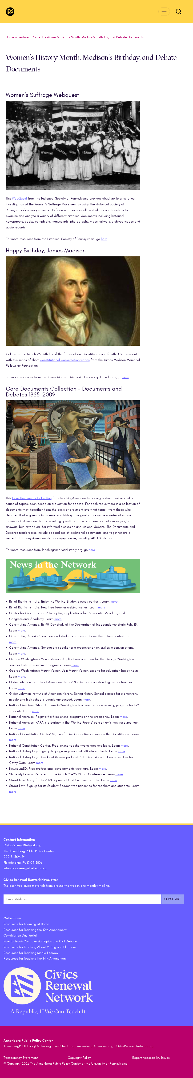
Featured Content (30, 37)
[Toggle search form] (178, 11)
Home (10, 37)
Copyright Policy (79, 1058)
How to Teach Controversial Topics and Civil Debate (40, 941)
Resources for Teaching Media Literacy (31, 953)
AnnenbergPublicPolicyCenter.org (27, 1046)
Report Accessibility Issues (151, 1058)
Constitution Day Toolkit (20, 935)
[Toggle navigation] (164, 11)
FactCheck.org (63, 1046)
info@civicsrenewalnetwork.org (25, 868)
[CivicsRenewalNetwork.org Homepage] (10, 11)
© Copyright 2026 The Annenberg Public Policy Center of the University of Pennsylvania (66, 1064)
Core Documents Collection (32, 498)
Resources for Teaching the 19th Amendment (35, 930)
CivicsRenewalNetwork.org (134, 1046)
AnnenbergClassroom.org (95, 1046)
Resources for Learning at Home (26, 924)
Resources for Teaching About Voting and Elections (40, 947)
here (104, 239)
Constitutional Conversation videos (65, 360)
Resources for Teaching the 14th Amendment (35, 958)
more (114, 602)
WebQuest (19, 198)
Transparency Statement (21, 1058)
